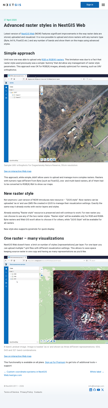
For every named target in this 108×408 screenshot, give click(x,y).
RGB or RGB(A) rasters (53, 59)
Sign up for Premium (55, 362)
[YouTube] (98, 389)
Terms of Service (11, 392)
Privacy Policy (26, 392)
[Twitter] (102, 389)
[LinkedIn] (90, 389)
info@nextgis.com (96, 386)
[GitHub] (94, 390)
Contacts (38, 392)
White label (97, 371)
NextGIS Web (27, 33)
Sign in (90, 4)
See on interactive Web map (17, 171)
